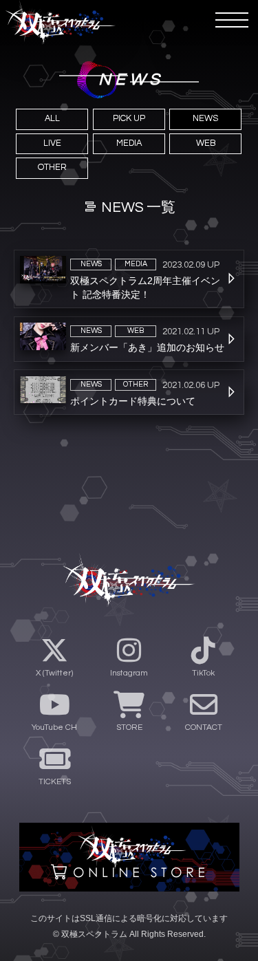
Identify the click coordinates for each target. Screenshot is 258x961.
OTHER (52, 167)
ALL (52, 118)
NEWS (205, 118)
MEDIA (129, 143)
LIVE (52, 143)
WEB (205, 143)
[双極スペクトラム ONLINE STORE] (129, 857)
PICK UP (129, 118)
